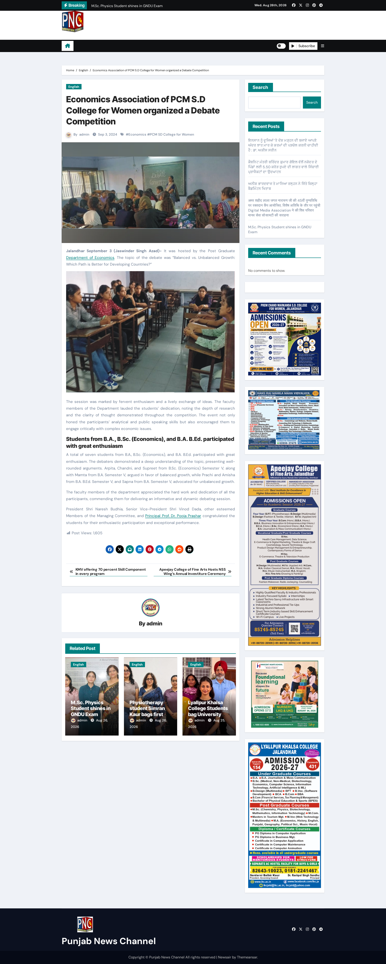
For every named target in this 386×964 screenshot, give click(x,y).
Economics (137, 134)
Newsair (224, 957)
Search (261, 87)
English (73, 87)
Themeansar (247, 957)
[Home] (67, 46)
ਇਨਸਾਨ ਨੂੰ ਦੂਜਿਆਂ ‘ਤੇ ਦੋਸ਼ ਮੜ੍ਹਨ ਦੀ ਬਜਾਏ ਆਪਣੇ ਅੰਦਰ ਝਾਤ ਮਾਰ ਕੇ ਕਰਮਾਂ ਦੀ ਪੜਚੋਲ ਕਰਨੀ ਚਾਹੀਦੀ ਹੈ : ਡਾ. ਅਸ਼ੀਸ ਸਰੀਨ (283, 145)
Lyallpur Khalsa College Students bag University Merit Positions (208, 711)
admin (84, 134)
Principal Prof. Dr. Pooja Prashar (173, 515)
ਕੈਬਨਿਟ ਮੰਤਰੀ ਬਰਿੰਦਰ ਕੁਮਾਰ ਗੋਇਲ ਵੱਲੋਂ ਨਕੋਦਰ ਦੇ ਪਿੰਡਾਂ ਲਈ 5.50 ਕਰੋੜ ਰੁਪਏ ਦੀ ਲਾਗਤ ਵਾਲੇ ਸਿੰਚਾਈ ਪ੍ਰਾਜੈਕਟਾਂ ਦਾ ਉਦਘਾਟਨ (283, 167)
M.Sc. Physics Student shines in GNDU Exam (91, 708)
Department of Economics (90, 257)
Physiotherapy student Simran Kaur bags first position (147, 711)
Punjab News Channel (90, 36)
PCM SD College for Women (172, 134)
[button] (322, 46)
